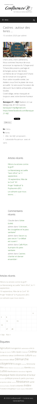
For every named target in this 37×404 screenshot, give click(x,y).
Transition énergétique (8, 389)
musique (4, 375)
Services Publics (5, 386)
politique (9, 378)
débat (11, 359)
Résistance (22, 381)
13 (7, 321)
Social (12, 385)
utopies (23, 389)
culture (28, 355)
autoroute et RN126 (28, 348)
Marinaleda (21, 371)
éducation (29, 389)
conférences (19, 355)
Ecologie (17, 363)
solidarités (19, 385)
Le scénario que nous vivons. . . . (13, 298)
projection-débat (5, 382)
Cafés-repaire (16, 352)
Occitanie (2, 378)
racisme (14, 382)
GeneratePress (18, 401)
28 (12, 329)
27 (7, 329)
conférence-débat (6, 355)
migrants (29, 371)
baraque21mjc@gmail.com (14, 107)
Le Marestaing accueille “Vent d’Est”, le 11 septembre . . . (18, 173)
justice (22, 368)
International (17, 368)
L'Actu (7, 129)
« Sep (2, 334)
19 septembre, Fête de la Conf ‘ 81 (14, 291)
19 (2, 325)
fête (2, 367)
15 (17, 321)
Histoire (10, 368)
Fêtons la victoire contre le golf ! (13, 282)
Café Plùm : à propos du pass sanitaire (18, 247)
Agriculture (5, 348)
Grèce (6, 368)
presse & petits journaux (23, 378)
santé (32, 382)
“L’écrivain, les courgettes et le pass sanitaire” (18, 229)
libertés (27, 367)
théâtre (27, 385)
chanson (25, 352)
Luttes (3, 371)
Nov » (8, 334)
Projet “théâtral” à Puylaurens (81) (14, 294)
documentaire (4, 360)
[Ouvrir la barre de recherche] (34, 20)
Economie (23, 364)
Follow (9, 122)
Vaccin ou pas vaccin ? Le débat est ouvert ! (17, 238)
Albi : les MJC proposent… (16, 136)
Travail (18, 389)
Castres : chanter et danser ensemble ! (17, 256)
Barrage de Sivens (5, 352)
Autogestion (16, 348)
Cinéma (32, 351)
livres (7, 132)
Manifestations (13, 371)
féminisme (31, 364)
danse (34, 356)
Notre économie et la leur (22, 375)
